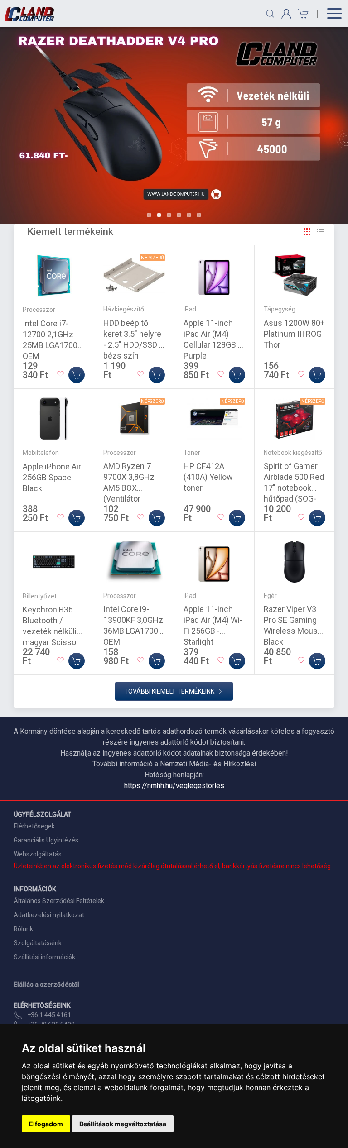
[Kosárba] (76, 375)
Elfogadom (46, 1124)
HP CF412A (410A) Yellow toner (208, 477)
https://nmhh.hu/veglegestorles (174, 785)
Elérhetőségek (34, 826)
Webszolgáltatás (38, 854)
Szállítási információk (44, 957)
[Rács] (307, 231)
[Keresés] (270, 13)
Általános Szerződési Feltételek (59, 900)
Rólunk (23, 929)
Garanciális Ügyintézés (46, 840)
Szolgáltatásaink (38, 943)
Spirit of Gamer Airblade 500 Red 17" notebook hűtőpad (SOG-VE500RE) (294, 487)
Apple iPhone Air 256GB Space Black (52, 477)
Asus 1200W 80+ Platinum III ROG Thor (294, 333)
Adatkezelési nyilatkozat (49, 914)
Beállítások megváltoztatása (122, 1124)
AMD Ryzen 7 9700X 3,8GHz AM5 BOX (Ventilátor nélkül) (129, 487)
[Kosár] (302, 14)
